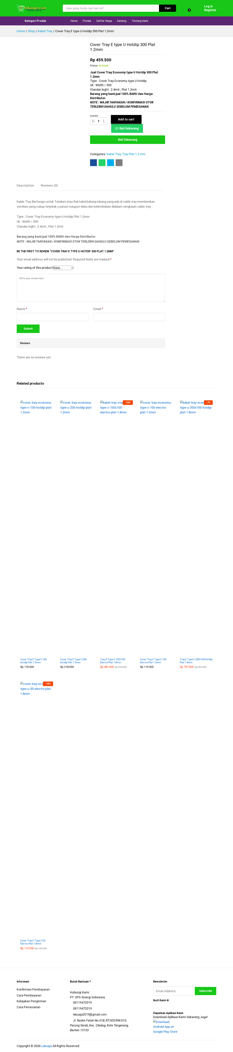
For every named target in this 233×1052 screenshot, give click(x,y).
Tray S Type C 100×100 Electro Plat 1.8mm (112, 661)
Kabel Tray (114, 154)
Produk (87, 21)
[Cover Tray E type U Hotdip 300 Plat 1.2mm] (93, 162)
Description (25, 185)
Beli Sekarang (129, 128)
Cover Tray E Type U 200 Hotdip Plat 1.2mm (73, 661)
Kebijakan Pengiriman (31, 1001)
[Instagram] (172, 1007)
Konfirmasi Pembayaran (33, 989)
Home (74, 21)
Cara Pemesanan (28, 1007)
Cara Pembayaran (29, 995)
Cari (167, 8)
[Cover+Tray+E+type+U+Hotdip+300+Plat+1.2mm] (110, 162)
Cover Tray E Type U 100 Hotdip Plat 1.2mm (33, 661)
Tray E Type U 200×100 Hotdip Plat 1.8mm (196, 661)
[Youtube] (166, 1007)
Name (22, 309)
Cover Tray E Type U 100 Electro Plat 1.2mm (153, 661)
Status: (94, 65)
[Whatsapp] (177, 1007)
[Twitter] (160, 1007)
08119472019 (82, 1002)
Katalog (121, 21)
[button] (33, 654)
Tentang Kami (140, 21)
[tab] (27, 187)
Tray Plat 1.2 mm (133, 154)
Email (98, 309)
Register (210, 10)
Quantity (94, 116)
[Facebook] (154, 1007)
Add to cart (126, 119)
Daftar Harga (104, 21)
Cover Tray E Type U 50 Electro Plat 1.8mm (32, 942)
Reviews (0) (49, 185)
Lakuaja (46, 1046)
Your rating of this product (35, 267)
